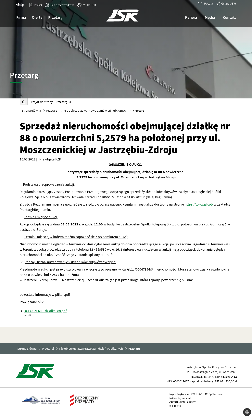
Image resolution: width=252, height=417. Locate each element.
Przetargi (52, 110)
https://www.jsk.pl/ (199, 204)
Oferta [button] (37, 17)
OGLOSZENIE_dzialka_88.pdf (45, 311)
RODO (38, 5)
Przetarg (61, 102)
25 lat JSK (89, 5)
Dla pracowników (62, 5)
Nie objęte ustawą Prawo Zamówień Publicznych (95, 110)
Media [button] (210, 17)
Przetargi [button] (55, 17)
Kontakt (229, 17)
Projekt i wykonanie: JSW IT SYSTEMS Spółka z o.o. (195, 394)
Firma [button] (21, 17)
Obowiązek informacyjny (182, 401)
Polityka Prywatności (180, 398)
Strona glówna (31, 110)
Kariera (191, 17)
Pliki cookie (175, 405)
